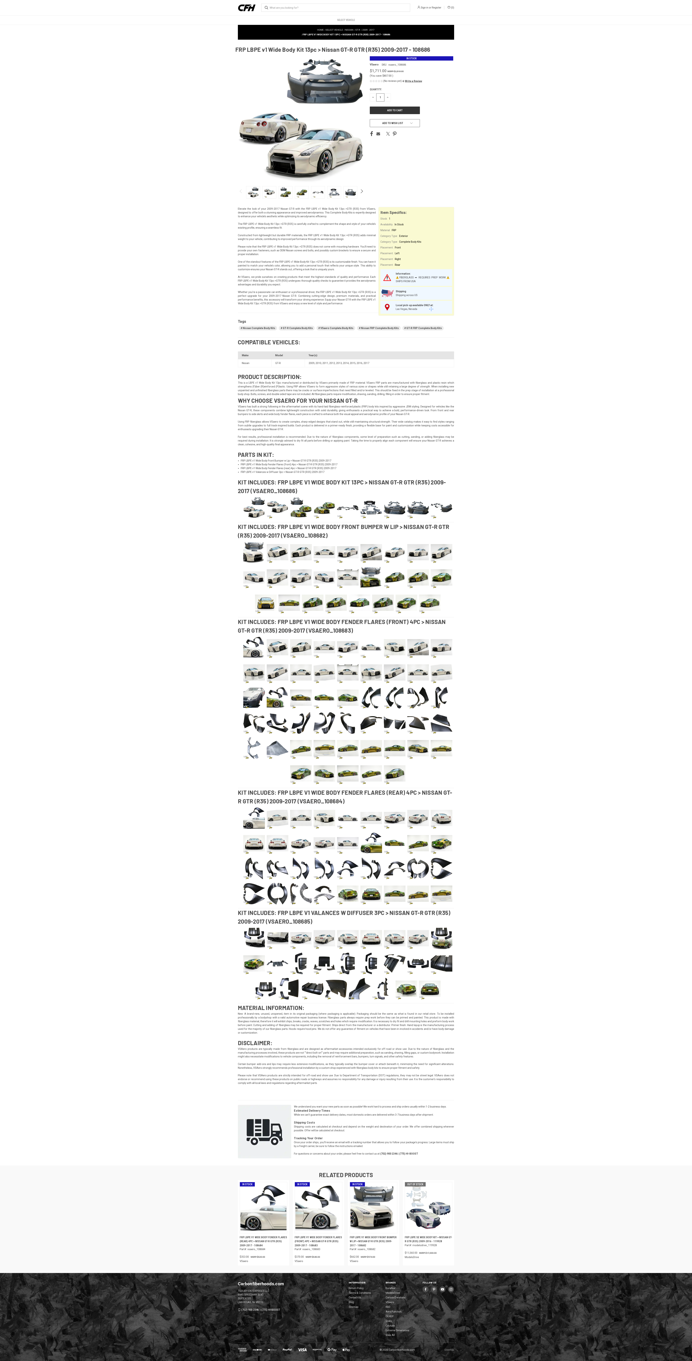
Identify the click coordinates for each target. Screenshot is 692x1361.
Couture (390, 1325)
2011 (325, 363)
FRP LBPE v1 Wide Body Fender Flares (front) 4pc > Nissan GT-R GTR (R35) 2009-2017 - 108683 (318, 1241)
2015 (353, 363)
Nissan (245, 363)
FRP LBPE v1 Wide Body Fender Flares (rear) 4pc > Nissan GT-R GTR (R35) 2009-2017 (288, 468)
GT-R (278, 363)
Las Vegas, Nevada (406, 309)
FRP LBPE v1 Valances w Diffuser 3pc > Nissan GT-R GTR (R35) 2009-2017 (282, 472)
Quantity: (376, 89)
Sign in (424, 7)
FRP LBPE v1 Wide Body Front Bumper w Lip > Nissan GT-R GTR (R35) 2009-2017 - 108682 (373, 1241)
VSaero (390, 1302)
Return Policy (356, 1288)
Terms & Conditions (360, 1292)
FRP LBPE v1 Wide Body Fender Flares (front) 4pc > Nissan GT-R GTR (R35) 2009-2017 (289, 464)
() (452, 7)
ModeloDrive (393, 1292)
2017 (366, 363)
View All (390, 1335)
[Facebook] (371, 133)
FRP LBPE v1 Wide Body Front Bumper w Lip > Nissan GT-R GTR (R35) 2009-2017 (286, 460)
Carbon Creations (395, 1297)
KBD (388, 1306)
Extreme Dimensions (397, 1330)
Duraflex (390, 1288)
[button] (412, 81)
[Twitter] (388, 133)
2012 (332, 363)
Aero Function (394, 1311)
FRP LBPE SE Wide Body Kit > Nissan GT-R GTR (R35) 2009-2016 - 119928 (428, 1239)
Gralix (389, 1321)
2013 (339, 363)
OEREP (390, 1316)
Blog (351, 1302)
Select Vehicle (346, 20)
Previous (241, 192)
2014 (346, 363)
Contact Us (355, 1297)
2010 (318, 363)
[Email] (378, 133)
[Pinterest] (394, 133)
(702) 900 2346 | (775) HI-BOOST (260, 1309)
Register (436, 7)
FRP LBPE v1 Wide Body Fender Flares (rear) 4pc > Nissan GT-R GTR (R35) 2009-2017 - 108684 (263, 1241)
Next (361, 192)
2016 (359, 363)
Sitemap (353, 1306)
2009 (311, 363)
